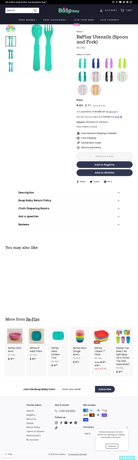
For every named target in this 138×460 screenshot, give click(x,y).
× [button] (127, 427)
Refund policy (34, 435)
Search (30, 410)
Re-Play (81, 47)
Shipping (81, 122)
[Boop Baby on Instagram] (56, 422)
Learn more (112, 446)
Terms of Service (35, 431)
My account (33, 439)
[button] (105, 111)
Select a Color (84, 54)
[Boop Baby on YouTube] (66, 422)
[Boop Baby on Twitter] (70, 422)
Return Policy (33, 427)
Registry (31, 414)
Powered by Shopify (77, 454)
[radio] (83, 63)
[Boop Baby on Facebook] (61, 422)
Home (79, 31)
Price (80, 100)
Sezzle (30, 423)
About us (31, 419)
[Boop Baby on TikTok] (56, 427)
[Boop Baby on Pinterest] (75, 422)
